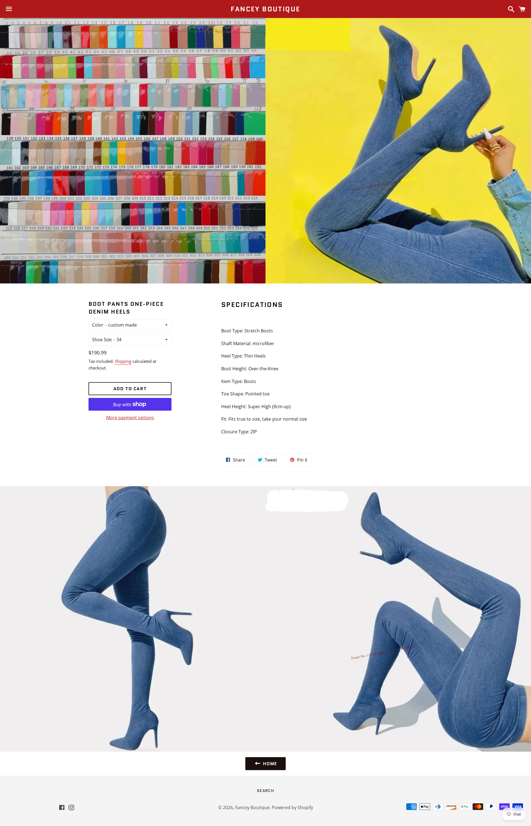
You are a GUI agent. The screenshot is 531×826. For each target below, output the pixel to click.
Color (97, 325)
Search (265, 790)
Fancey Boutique (265, 9)
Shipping (123, 361)
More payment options (130, 418)
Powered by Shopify (292, 807)
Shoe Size (102, 340)
